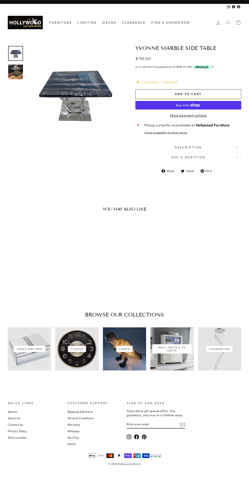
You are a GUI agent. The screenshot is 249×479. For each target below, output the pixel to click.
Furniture (61, 22)
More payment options (188, 115)
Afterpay (73, 431)
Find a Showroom (170, 22)
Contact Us (15, 425)
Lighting (87, 22)
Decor (109, 22)
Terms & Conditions (80, 418)
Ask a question (188, 157)
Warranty (74, 425)
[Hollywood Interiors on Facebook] (136, 436)
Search (12, 412)
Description (188, 147)
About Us (14, 418)
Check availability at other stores (165, 132)
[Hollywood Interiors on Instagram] (129, 436)
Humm (71, 444)
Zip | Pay (73, 437)
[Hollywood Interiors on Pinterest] (144, 436)
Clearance (134, 22)
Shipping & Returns (80, 412)
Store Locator (17, 437)
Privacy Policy (17, 431)
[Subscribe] (182, 424)
